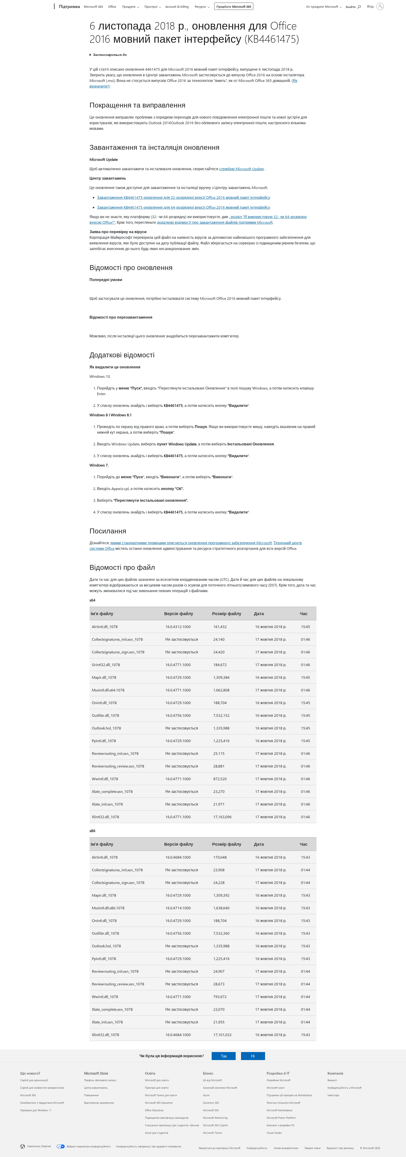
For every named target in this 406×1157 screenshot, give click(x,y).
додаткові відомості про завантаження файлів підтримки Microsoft (215, 222)
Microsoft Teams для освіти (161, 1095)
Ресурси (200, 6)
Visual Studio (274, 1132)
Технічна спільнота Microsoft (283, 1102)
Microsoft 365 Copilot (215, 1125)
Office (112, 6)
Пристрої (150, 6)
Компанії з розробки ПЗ (280, 1125)
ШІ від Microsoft (212, 1080)
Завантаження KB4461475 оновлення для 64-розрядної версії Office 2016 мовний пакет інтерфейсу (183, 207)
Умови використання (286, 1148)
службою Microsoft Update (241, 168)
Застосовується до (110, 54)
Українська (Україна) (39, 1146)
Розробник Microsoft (278, 1080)
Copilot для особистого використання (42, 1087)
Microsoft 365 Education (159, 1102)
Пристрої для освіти (156, 1087)
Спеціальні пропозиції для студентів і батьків (172, 1125)
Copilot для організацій (34, 1080)
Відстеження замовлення (99, 1102)
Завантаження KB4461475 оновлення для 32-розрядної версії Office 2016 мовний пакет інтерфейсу (183, 197)
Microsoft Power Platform (281, 1117)
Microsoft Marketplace (280, 1110)
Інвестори (333, 1095)
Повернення (91, 1095)
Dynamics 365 (211, 1102)
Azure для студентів (156, 1132)
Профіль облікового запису (100, 1080)
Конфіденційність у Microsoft (345, 1087)
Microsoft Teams (212, 1132)
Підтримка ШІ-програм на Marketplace (289, 1095)
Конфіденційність (257, 1148)
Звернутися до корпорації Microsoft (219, 1148)
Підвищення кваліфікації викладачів (166, 1117)
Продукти (129, 6)
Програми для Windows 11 (35, 1110)
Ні (253, 1055)
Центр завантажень (96, 1087)
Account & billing (177, 6)
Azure (206, 1095)
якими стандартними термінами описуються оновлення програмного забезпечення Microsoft (191, 542)
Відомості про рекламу (340, 1148)
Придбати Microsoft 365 (233, 6)
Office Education (154, 1110)
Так (224, 1055)
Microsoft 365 (93, 6)
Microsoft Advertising (215, 1117)
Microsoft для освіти (157, 1080)
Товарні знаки (312, 1148)
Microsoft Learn (276, 1087)
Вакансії (332, 1080)
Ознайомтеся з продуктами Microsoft (42, 1102)
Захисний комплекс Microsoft (220, 1087)
